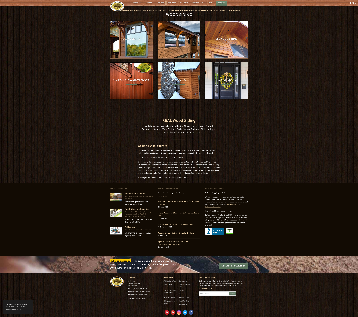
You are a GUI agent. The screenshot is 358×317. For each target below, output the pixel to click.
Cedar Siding (168, 284)
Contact (221, 3)
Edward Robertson (141, 295)
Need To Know (198, 3)
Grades (161, 3)
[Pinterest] (167, 312)
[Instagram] (179, 312)
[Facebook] (191, 312)
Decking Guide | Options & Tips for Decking (176, 232)
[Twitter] (185, 312)
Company (184, 3)
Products (137, 3)
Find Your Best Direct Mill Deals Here (170, 291)
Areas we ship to (233, 204)
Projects (172, 3)
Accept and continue (13, 310)
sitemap (147, 291)
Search (232, 293)
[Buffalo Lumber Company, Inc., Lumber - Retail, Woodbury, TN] (214, 231)
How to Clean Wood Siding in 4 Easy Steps (175, 224)
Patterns (149, 3)
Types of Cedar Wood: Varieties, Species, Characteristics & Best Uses (174, 243)
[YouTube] (173, 312)
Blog (211, 3)
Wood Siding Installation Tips (137, 209)
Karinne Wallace (141, 298)
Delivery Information (212, 207)
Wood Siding (183, 304)
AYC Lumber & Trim (170, 281)
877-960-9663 (133, 285)
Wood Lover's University (135, 193)
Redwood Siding (184, 297)
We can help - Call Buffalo (233, 266)
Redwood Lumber (169, 297)
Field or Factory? (132, 227)
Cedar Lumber (183, 281)
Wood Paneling (184, 301)
